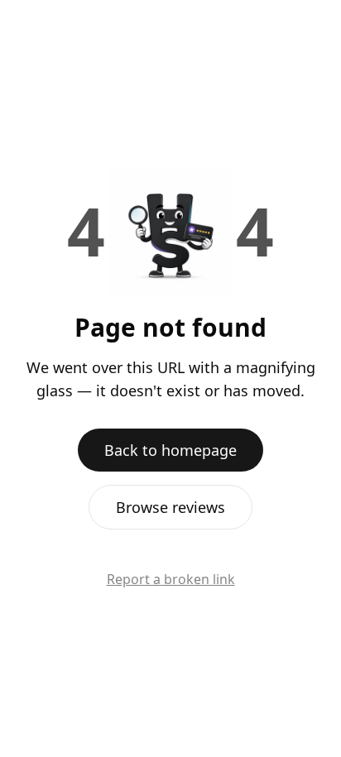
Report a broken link (171, 579)
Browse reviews (170, 507)
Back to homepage (170, 450)
